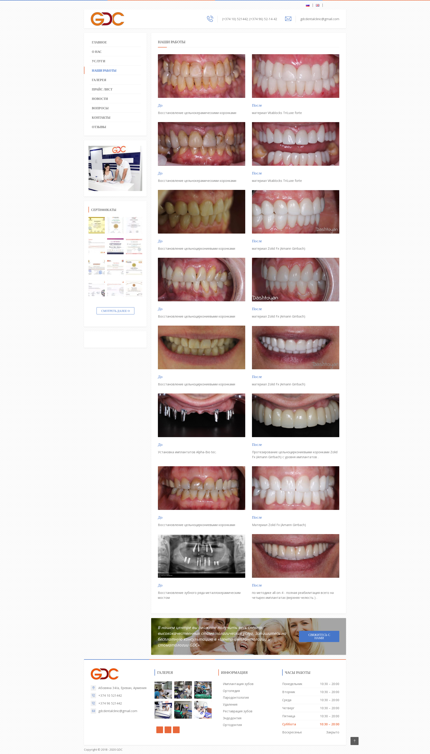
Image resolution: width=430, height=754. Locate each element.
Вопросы (100, 108)
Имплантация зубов (238, 684)
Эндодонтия (232, 718)
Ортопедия (231, 691)
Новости (100, 99)
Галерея (99, 80)
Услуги (98, 61)
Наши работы (104, 70)
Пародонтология (236, 697)
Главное (99, 42)
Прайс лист (102, 89)
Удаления (230, 704)
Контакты (101, 117)
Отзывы (99, 127)
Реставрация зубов (237, 711)
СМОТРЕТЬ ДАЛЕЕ (114, 311)
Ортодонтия (232, 725)
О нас (97, 51)
